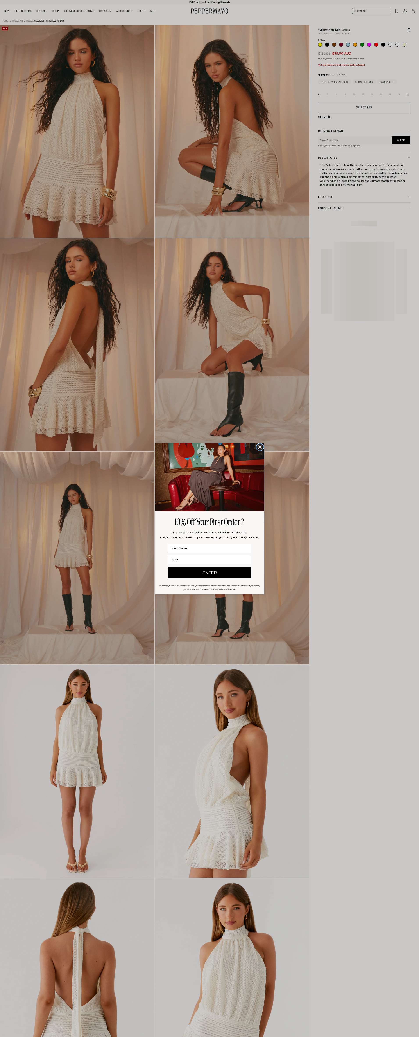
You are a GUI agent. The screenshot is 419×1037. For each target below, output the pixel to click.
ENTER (209, 573)
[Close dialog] (259, 447)
